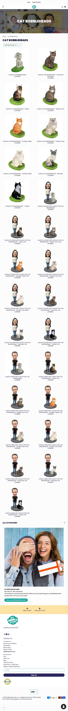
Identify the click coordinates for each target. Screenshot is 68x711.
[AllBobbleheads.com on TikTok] (8, 635)
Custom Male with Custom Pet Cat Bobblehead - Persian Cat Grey (17, 446)
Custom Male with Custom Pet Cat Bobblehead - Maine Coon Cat (17, 411)
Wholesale (6, 645)
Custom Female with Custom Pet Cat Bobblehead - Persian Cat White (17, 309)
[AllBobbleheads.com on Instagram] (6, 635)
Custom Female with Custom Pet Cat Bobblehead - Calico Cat (17, 241)
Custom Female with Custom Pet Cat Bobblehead (50, 207)
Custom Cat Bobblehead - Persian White (17, 174)
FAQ (28, 2)
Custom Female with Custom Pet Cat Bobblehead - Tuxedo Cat (50, 343)
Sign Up (34, 675)
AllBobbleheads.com (13, 697)
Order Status (36, 2)
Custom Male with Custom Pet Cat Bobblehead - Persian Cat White (51, 446)
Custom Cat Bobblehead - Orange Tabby (17, 141)
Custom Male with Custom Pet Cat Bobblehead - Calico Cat (51, 377)
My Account (7, 654)
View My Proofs (8, 662)
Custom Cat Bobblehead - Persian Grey (50, 141)
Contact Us (7, 641)
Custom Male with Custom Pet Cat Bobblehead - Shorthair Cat (17, 480)
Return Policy (7, 649)
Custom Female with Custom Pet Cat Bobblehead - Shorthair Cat (50, 309)
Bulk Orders (7, 647)
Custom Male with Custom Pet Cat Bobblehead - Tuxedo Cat (17, 514)
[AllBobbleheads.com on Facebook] (4, 635)
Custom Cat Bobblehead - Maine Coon (50, 109)
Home (4, 36)
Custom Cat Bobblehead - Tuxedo (17, 206)
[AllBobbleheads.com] (34, 7)
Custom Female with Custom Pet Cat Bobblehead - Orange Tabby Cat (17, 275)
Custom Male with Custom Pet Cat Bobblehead (17, 377)
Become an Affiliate (10, 643)
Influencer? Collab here (11, 664)
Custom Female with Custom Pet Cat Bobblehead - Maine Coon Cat (50, 241)
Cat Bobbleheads (12, 36)
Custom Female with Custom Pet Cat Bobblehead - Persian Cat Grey (50, 275)
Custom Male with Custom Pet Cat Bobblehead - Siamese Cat (51, 480)
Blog (4, 660)
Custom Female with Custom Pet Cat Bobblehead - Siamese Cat (17, 343)
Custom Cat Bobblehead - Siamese (50, 174)
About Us (6, 658)
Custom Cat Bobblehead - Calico (17, 109)
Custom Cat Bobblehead (17, 75)
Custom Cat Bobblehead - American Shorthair (50, 75)
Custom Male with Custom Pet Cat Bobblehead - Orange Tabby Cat (51, 411)
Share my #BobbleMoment (16, 600)
